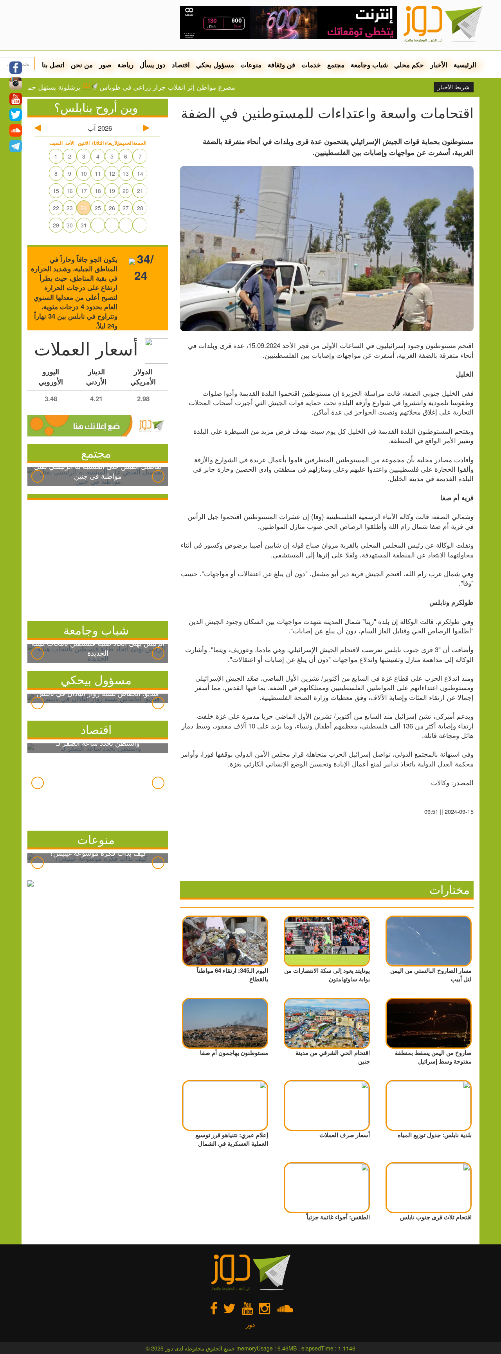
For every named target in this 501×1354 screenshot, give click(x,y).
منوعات (250, 64)
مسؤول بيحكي (96, 679)
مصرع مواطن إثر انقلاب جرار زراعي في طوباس (193, 87)
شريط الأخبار (454, 87)
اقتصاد (181, 64)
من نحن (82, 64)
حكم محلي (409, 64)
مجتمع (335, 64)
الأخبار (438, 64)
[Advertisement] (97, 558)
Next (158, 476)
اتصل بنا (53, 64)
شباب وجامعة (369, 64)
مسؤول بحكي (215, 64)
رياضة (125, 64)
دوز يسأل (153, 64)
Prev (37, 476)
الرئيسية (465, 64)
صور (105, 64)
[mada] (288, 19)
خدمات (311, 64)
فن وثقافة (281, 64)
